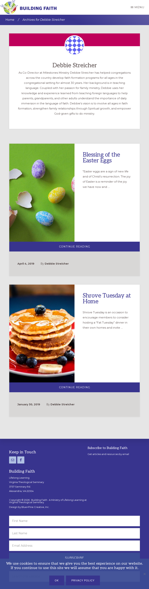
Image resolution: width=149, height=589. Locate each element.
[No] (144, 574)
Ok (57, 580)
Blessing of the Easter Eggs (101, 157)
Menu (139, 7)
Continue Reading (82, 248)
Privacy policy (82, 580)
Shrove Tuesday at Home (107, 298)
